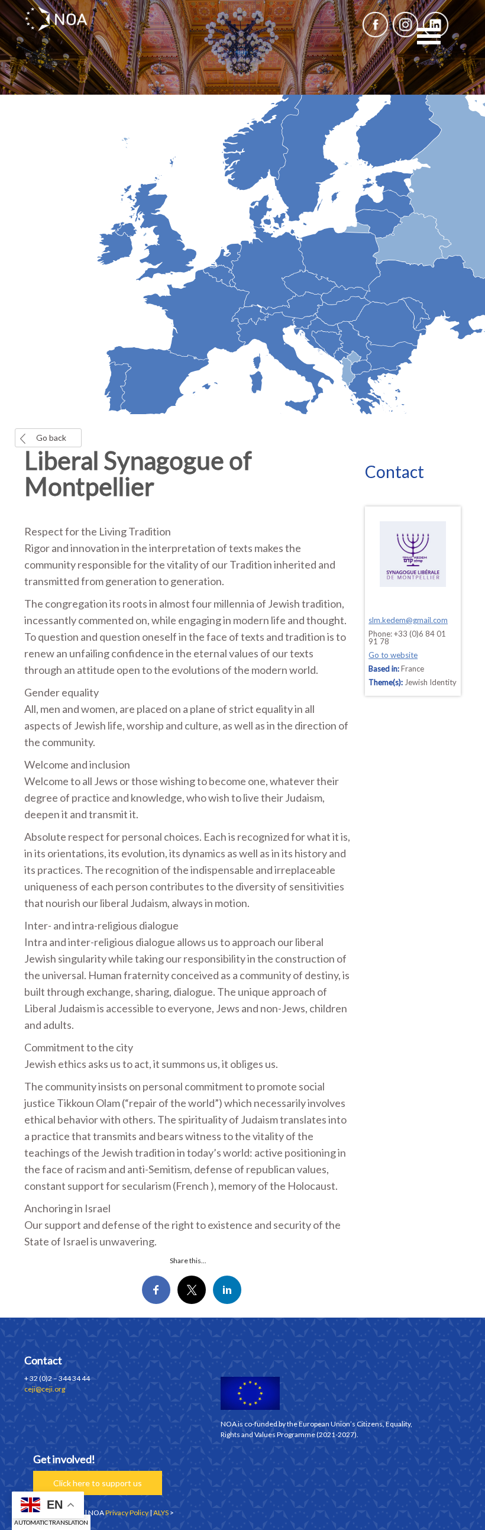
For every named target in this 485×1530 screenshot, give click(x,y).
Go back (51, 437)
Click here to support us (97, 1483)
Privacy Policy (126, 1512)
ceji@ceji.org (44, 1388)
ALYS (161, 1512)
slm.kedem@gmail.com (408, 620)
